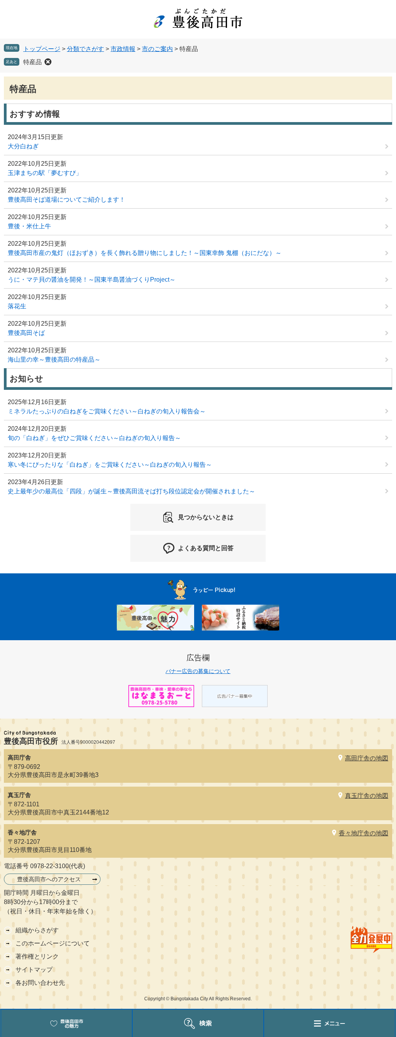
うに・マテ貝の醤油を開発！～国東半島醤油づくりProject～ (92, 279)
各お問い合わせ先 (40, 982)
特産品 (32, 62)
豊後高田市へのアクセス (49, 879)
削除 (47, 61)
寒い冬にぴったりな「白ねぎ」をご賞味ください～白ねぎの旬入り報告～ (110, 464)
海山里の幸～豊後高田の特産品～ (54, 359)
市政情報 (123, 49)
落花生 (17, 306)
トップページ (41, 49)
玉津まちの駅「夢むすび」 (45, 173)
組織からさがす (37, 930)
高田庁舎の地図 (366, 758)
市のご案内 (157, 49)
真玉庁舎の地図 (366, 795)
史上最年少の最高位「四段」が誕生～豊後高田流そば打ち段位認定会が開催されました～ (131, 491)
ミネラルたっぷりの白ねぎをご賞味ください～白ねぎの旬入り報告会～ (107, 411)
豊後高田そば (26, 333)
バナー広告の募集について (198, 671)
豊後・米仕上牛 (29, 226)
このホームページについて (52, 943)
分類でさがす (85, 49)
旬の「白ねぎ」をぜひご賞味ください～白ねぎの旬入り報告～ (94, 438)
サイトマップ (34, 969)
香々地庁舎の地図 (363, 833)
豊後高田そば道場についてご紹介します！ (66, 199)
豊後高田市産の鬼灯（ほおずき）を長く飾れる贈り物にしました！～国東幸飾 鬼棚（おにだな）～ (145, 253)
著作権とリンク (37, 956)
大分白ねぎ (23, 146)
